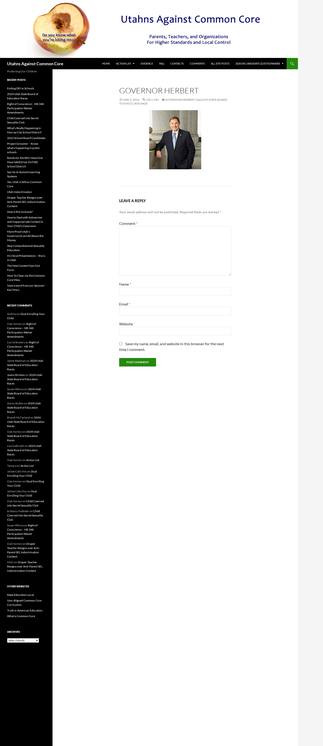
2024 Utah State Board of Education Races (25, 365)
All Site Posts (220, 63)
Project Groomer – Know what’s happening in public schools (23, 148)
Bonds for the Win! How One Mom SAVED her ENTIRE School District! (25, 162)
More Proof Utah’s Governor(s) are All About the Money (25, 236)
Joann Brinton (16, 375)
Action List (123, 63)
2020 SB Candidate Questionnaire (258, 63)
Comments (197, 63)
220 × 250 (152, 99)
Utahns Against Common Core (35, 63)
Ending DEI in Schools (20, 88)
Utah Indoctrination (19, 192)
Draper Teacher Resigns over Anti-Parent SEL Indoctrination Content (26, 202)
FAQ (161, 63)
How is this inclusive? (20, 212)
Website (126, 324)
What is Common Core (21, 616)
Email (124, 304)
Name (125, 284)
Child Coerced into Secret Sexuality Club (25, 515)
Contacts (177, 63)
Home (106, 63)
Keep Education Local (20, 595)
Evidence (147, 63)
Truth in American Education (25, 610)
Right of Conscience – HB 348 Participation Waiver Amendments (25, 108)
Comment (128, 223)
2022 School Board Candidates (26, 138)
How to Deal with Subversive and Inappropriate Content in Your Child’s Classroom (25, 222)
